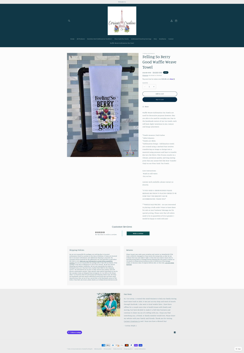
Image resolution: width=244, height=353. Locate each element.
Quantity (145, 83)
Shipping (145, 75)
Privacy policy (107, 349)
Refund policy (98, 349)
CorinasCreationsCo (76, 349)
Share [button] (147, 106)
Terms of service (117, 349)
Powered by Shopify (87, 349)
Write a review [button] (138, 233)
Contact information (140, 349)
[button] (69, 21)
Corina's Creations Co (132, 321)
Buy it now (160, 99)
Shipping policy (128, 349)
